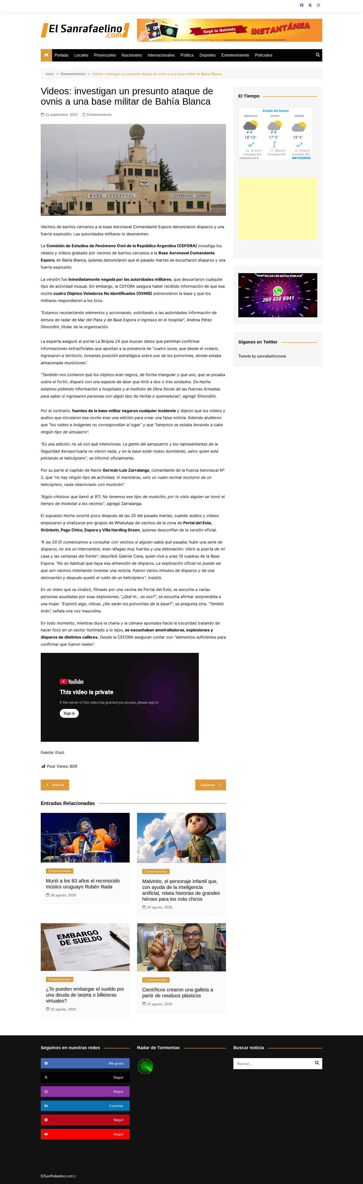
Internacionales (161, 55)
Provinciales (105, 55)
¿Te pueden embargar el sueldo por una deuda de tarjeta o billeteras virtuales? (85, 994)
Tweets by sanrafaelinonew (262, 356)
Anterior (58, 785)
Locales (81, 55)
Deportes (208, 55)
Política (187, 55)
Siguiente (207, 785)
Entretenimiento (235, 55)
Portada (61, 55)
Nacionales (132, 55)
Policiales (263, 55)
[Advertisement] (277, 209)
